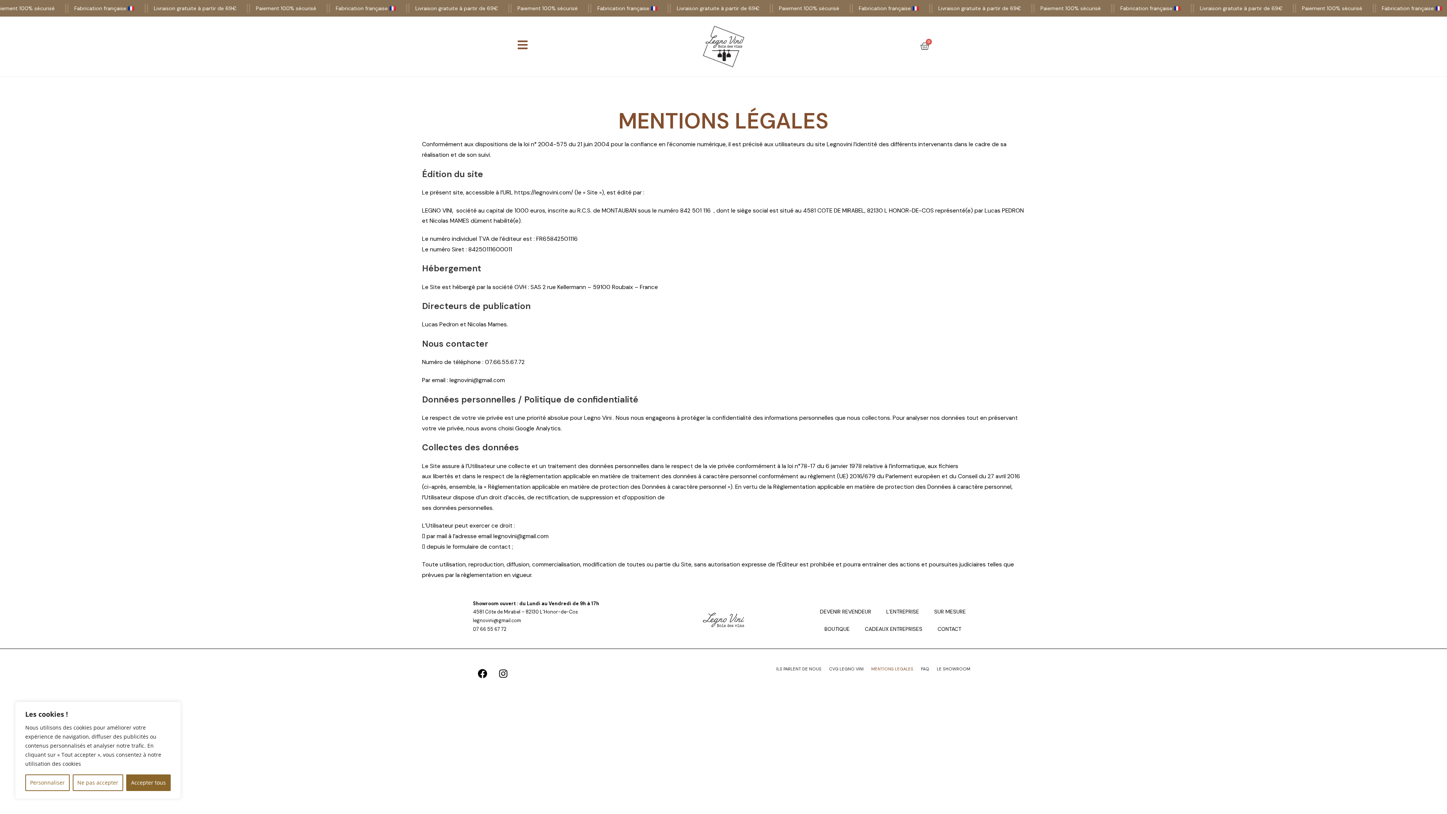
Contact (949, 629)
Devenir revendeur (845, 611)
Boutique (837, 629)
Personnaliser (47, 782)
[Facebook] (482, 673)
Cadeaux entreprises (893, 629)
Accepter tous (148, 782)
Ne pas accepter (97, 782)
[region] (98, 750)
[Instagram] (503, 673)
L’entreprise (902, 611)
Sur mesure (950, 611)
